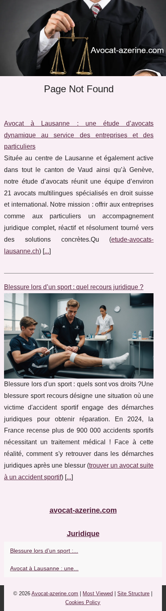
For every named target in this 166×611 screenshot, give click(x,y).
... (46, 251)
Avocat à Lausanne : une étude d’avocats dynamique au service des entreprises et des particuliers (79, 135)
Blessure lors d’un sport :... (44, 550)
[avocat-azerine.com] (83, 38)
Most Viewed (98, 593)
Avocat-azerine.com (54, 593)
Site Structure (133, 593)
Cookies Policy (82, 602)
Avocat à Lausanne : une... (44, 568)
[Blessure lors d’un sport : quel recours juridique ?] (79, 336)
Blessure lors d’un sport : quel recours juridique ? (73, 287)
